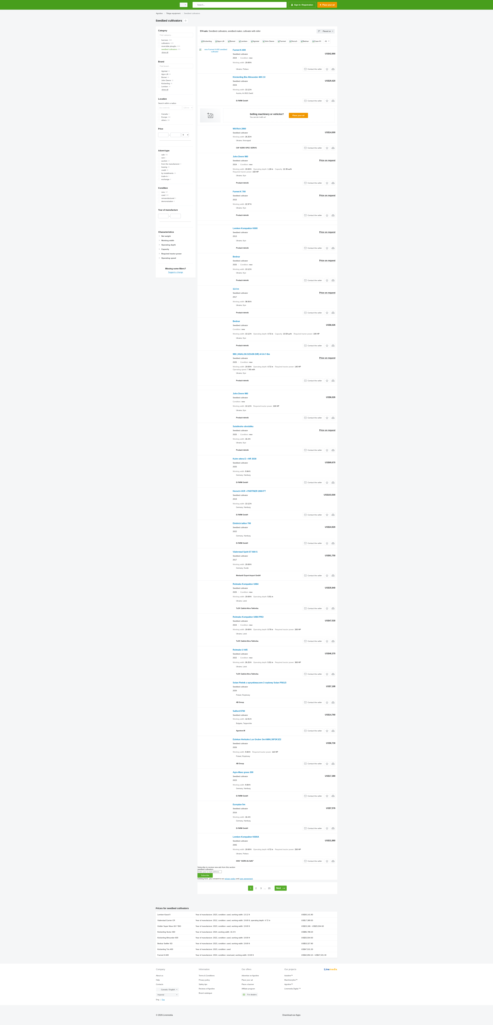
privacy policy (230, 879)
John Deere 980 (240, 156)
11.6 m (236, 289)
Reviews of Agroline (207, 989)
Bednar (236, 257)
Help (158, 980)
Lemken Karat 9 (163, 915)
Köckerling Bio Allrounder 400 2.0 (249, 77)
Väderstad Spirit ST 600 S (245, 552)
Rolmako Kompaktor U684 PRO (248, 617)
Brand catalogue (205, 993)
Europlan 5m (239, 804)
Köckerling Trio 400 (165, 949)
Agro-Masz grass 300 (243, 772)
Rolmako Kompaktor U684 (245, 584)
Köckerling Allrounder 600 (167, 938)
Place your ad (298, 115)
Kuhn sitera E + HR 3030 (244, 459)
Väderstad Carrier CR (166, 920)
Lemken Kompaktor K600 (245, 228)
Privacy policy (204, 980)
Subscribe (205, 875)
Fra (163, 1000)
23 (269, 888)
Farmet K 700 (239, 192)
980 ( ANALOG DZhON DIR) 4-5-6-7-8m (251, 354)
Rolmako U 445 (240, 650)
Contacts (159, 984)
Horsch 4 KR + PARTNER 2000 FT (249, 491)
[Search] (195, 4)
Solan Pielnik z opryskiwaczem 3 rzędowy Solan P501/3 (259, 683)
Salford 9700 (239, 711)
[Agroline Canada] (166, 5)
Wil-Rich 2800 (239, 129)
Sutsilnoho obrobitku (243, 426)
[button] (327, 69)
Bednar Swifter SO (164, 943)
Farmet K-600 (239, 50)
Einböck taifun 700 (242, 523)
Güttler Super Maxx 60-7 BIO (169, 926)
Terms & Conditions (207, 976)
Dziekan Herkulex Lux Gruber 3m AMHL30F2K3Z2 (257, 739)
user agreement (246, 879)
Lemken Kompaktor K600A (246, 837)
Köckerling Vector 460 (166, 932)
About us (159, 976)
